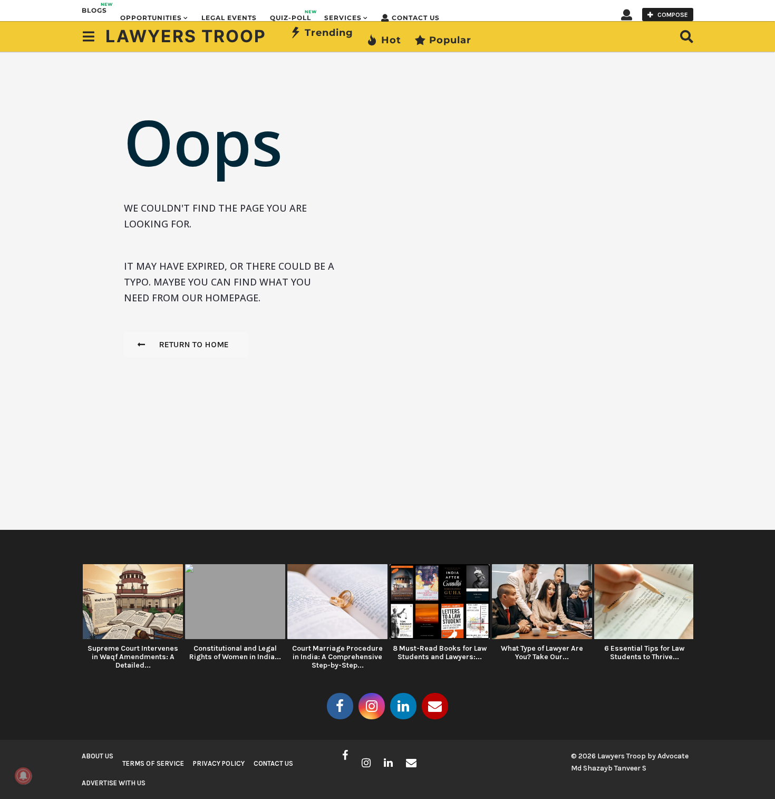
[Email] (435, 706)
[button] (626, 14)
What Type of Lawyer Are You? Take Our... (542, 652)
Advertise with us (114, 783)
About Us (97, 756)
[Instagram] (372, 706)
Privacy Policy (219, 763)
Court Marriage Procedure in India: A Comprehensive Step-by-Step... (337, 657)
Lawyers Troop (185, 36)
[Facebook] (340, 706)
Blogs (94, 8)
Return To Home (194, 344)
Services (343, 18)
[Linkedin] (403, 706)
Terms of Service (153, 763)
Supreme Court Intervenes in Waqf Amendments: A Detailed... (133, 657)
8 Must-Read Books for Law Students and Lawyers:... (440, 652)
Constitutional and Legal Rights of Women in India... (235, 652)
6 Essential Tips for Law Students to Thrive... (644, 652)
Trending (329, 33)
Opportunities (151, 18)
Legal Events (229, 18)
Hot (391, 40)
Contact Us (416, 18)
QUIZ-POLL (290, 15)
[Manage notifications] (23, 775)
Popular (450, 40)
